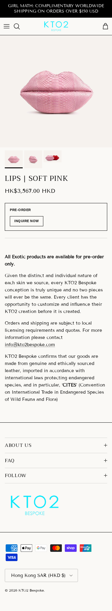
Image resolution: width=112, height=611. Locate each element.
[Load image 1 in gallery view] (56, 91)
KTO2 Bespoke (31, 590)
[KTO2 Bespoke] (56, 26)
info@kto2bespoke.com (30, 344)
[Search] (19, 26)
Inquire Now (26, 221)
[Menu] (6, 26)
